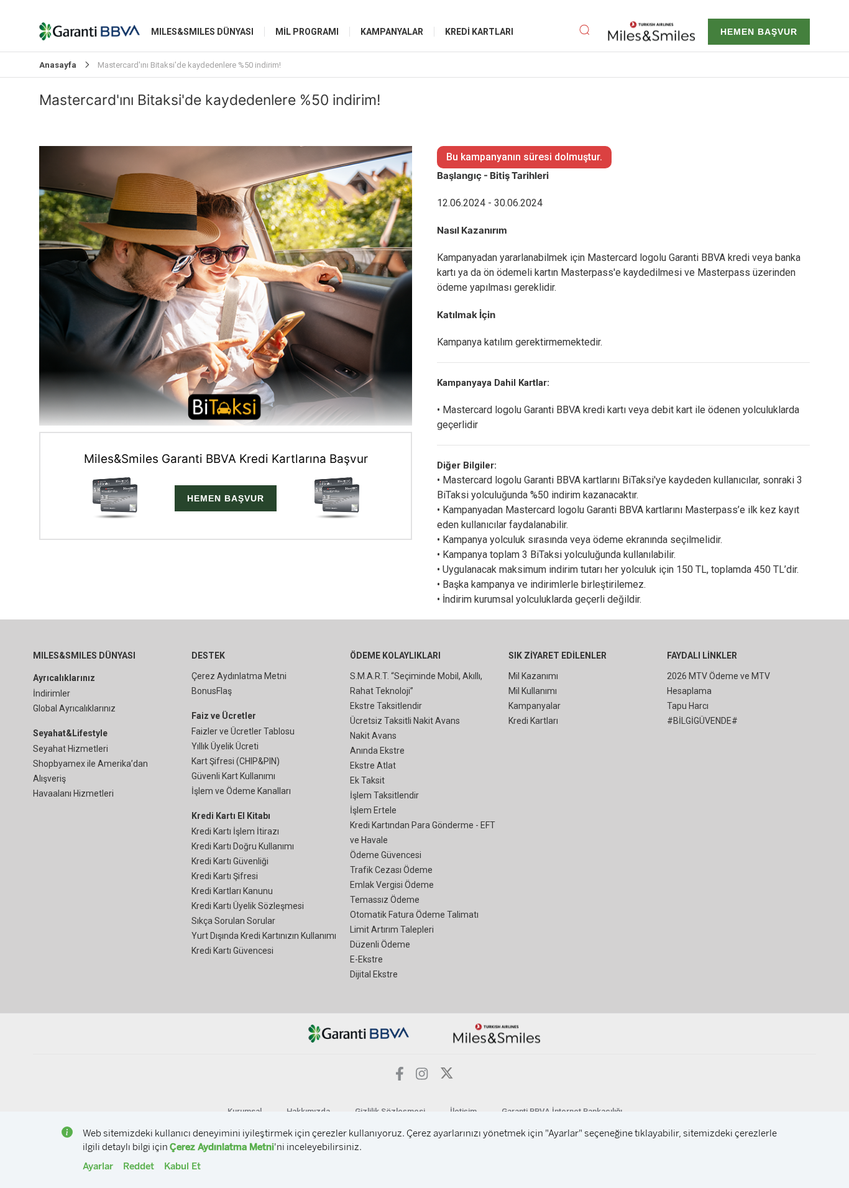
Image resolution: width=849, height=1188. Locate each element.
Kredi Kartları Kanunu (232, 891)
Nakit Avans (373, 736)
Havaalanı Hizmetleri (73, 793)
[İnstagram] (422, 1076)
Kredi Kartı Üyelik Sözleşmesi (247, 906)
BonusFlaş (211, 691)
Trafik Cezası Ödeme (391, 870)
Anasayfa (57, 65)
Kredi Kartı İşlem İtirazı (235, 831)
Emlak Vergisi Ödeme (392, 885)
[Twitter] (447, 1076)
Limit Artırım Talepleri (392, 929)
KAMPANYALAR (391, 32)
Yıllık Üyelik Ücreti (225, 746)
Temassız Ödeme (385, 900)
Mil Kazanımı (533, 676)
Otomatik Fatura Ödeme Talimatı (414, 915)
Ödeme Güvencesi (385, 855)
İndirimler (51, 693)
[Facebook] (399, 1077)
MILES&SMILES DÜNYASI (202, 32)
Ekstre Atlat (373, 765)
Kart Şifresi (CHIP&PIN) (235, 761)
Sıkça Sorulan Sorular (233, 921)
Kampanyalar (534, 706)
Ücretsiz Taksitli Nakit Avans (405, 721)
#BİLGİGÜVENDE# (702, 721)
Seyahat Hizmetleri (70, 749)
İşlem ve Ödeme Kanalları (241, 791)
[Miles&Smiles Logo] (497, 1033)
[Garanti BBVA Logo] (359, 1033)
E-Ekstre (366, 959)
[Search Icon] (593, 32)
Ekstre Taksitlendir (386, 706)
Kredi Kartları (533, 721)
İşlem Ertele (373, 810)
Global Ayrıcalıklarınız (74, 708)
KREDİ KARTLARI (479, 32)
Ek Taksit (367, 780)
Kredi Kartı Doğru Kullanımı (242, 846)
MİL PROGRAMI (307, 32)
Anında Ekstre (377, 751)
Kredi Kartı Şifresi (224, 876)
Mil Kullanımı (532, 691)
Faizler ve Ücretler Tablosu (243, 731)
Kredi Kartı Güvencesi (232, 951)
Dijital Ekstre (374, 974)
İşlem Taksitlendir (384, 795)
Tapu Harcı (688, 706)
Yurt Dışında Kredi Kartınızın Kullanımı (263, 936)
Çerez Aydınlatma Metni (239, 676)
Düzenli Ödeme (380, 944)
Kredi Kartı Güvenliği (229, 861)
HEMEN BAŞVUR (758, 32)
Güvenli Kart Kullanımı (233, 776)
